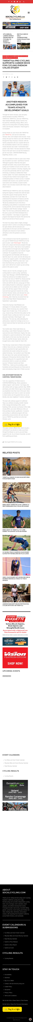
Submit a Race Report (11, 944)
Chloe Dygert (7, 442)
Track (4, 57)
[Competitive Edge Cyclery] (15, 790)
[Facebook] (9, 1)
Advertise (7, 977)
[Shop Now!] (15, 657)
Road (16, 56)
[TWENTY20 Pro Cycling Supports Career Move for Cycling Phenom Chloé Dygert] (16, 88)
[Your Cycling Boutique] (15, 806)
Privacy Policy (8, 992)
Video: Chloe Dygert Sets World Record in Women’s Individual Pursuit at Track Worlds (16, 579)
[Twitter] (17, 1)
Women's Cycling (12, 57)
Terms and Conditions (11, 995)
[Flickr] (11, 1)
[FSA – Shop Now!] (16, 27)
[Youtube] (20, 1)
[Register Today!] (15, 641)
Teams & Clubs (23, 56)
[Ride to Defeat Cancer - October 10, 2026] (16, 23)
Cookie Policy (8, 986)
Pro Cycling (10, 56)
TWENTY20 (8, 134)
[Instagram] (14, 1)
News (4, 56)
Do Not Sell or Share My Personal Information (15, 1004)
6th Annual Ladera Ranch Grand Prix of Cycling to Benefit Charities (8, 38)
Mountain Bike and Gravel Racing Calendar (16, 763)
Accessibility (8, 974)
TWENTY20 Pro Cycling (16, 442)
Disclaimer (7, 989)
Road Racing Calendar (11, 766)
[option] (9, 41)
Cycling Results (9, 776)
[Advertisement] (16, 828)
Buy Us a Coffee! (9, 980)
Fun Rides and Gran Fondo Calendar (15, 760)
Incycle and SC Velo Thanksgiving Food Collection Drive (23, 37)
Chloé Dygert (17, 243)
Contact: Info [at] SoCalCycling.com (14, 983)
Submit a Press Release (11, 941)
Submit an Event (9, 947)
